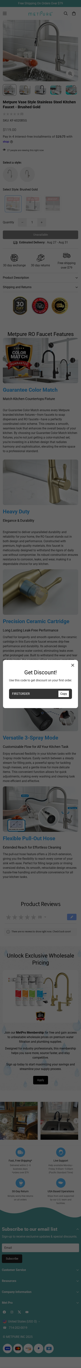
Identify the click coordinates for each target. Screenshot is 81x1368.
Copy (63, 694)
